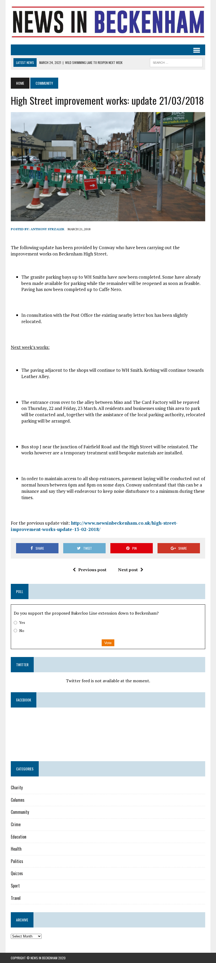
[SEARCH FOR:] (176, 62)
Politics (17, 861)
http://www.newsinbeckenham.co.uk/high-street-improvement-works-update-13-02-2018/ (94, 526)
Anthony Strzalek (47, 229)
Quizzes (17, 873)
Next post (128, 570)
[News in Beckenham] (108, 22)
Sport (15, 885)
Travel (16, 898)
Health (16, 849)
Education (18, 837)
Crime (16, 824)
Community (20, 812)
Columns (17, 800)
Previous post (92, 570)
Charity (17, 787)
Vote (108, 643)
